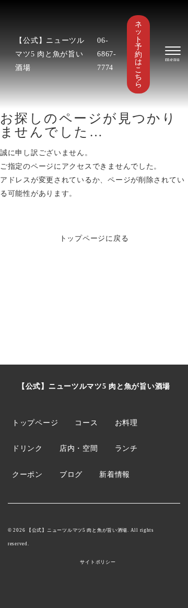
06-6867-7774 (106, 54)
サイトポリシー (97, 562)
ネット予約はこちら (138, 54)
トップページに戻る (94, 238)
